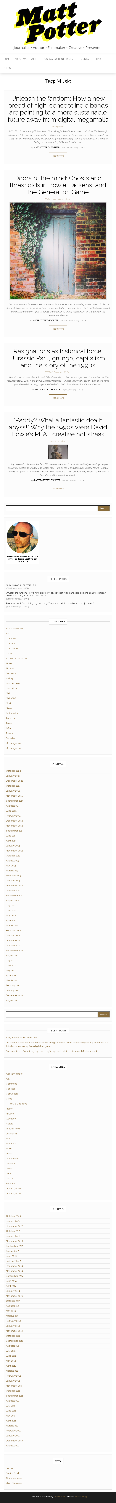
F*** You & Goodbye (53, 372)
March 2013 (12, 870)
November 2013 (14, 850)
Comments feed (14, 1478)
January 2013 (13, 880)
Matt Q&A (11, 698)
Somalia (10, 738)
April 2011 (11, 975)
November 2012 (14, 885)
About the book (14, 628)
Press (7, 68)
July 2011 (10, 960)
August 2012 (12, 900)
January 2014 (13, 845)
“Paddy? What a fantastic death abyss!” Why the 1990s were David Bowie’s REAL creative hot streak (58, 427)
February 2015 (13, 815)
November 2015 (14, 795)
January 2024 (13, 775)
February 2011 (13, 985)
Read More (58, 155)
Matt (8, 693)
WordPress (59, 1496)
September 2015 (14, 800)
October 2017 (13, 785)
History (48, 199)
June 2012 (11, 910)
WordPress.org (14, 1483)
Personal (10, 718)
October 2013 (13, 855)
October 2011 (13, 945)
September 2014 (14, 830)
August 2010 (12, 1000)
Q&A (8, 728)
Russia (9, 733)
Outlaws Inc (12, 713)
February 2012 (13, 930)
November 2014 (14, 825)
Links (99, 59)
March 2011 (12, 980)
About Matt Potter (26, 59)
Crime (9, 653)
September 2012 (14, 895)
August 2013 (12, 860)
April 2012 (11, 920)
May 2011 (10, 970)
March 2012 (12, 925)
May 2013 (11, 865)
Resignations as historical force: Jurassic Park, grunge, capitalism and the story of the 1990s (58, 358)
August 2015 (12, 805)
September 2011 (14, 950)
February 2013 (13, 875)
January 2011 (12, 990)
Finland (10, 668)
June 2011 (11, 965)
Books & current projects (59, 59)
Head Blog (81, 1496)
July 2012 (11, 905)
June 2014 (11, 835)
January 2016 (13, 790)
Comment (11, 638)
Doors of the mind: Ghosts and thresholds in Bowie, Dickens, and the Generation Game (58, 185)
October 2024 (13, 770)
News (9, 708)
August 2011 (12, 955)
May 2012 (11, 915)
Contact (86, 59)
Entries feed (12, 1473)
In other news (13, 683)
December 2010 (14, 995)
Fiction (9, 663)
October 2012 (13, 890)
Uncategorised (57, 126)
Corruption (12, 648)
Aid (8, 633)
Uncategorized (14, 748)
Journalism (58, 199)
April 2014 (11, 840)
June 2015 (11, 810)
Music (67, 199)
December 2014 (14, 820)
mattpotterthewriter (47, 147)
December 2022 (14, 780)
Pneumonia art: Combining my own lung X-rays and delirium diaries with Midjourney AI (50, 603)
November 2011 (14, 940)
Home (7, 59)
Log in (9, 1468)
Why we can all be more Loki (21, 585)
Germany (11, 673)
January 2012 (13, 935)
